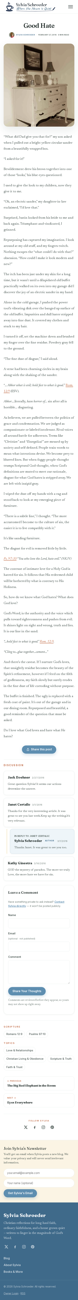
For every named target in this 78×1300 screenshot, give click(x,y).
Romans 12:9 (14, 1034)
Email (21, 936)
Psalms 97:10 (37, 1034)
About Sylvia (12, 1265)
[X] (25, 1127)
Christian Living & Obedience (25, 1058)
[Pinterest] (52, 1127)
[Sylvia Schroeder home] (31, 7)
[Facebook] (34, 1127)
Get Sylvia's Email (20, 1193)
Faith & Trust (14, 1067)
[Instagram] (43, 1127)
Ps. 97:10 (10, 559)
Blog (7, 1258)
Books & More (13, 1271)
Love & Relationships (19, 1050)
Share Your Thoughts (27, 991)
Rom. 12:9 (47, 641)
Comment (14, 956)
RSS (22, 1293)
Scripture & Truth (61, 1058)
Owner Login (11, 1293)
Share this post (41, 749)
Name (12, 915)
